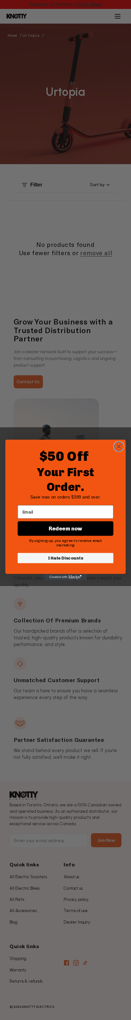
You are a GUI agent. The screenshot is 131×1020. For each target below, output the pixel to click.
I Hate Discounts (65, 557)
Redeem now (65, 528)
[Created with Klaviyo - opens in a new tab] (65, 577)
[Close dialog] (118, 446)
